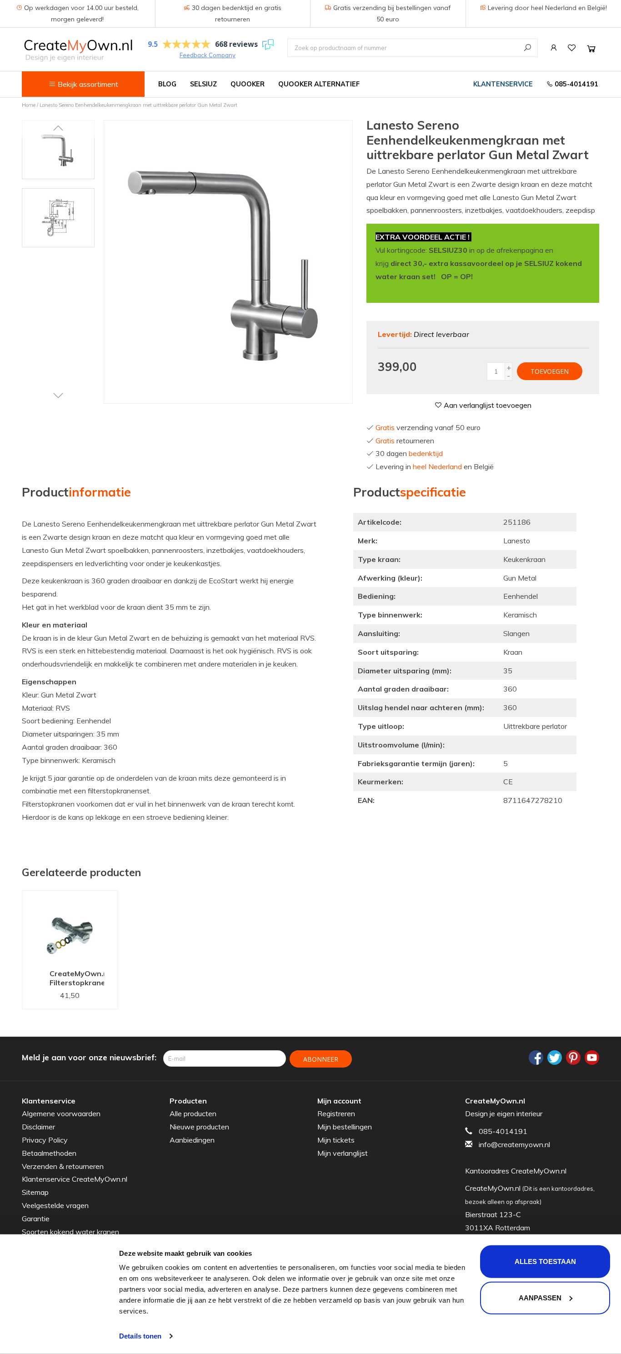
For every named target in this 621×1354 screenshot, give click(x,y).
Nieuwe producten (199, 1126)
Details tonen (140, 1336)
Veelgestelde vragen (55, 1205)
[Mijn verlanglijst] (572, 48)
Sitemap (35, 1192)
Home (28, 105)
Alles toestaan (545, 1261)
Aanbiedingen (192, 1139)
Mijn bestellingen (344, 1126)
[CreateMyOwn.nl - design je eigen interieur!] (78, 50)
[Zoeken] (527, 47)
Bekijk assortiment (87, 84)
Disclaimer (38, 1126)
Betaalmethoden (49, 1153)
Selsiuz (203, 84)
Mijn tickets (336, 1139)
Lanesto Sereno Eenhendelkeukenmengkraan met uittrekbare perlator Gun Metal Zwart (138, 105)
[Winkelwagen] (591, 48)
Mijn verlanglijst (342, 1153)
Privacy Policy (45, 1139)
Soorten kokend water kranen (70, 1231)
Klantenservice (503, 84)
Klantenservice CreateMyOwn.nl (74, 1178)
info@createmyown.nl (514, 1144)
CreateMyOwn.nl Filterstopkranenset (77, 978)
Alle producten (193, 1113)
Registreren (336, 1113)
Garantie (36, 1218)
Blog (167, 84)
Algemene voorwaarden (61, 1113)
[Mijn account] (554, 48)
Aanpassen (540, 1297)
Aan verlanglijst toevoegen (486, 405)
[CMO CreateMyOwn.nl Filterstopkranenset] (70, 927)
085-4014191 (575, 84)
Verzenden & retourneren (63, 1166)
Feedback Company (207, 55)
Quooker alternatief (319, 84)
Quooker (247, 84)
